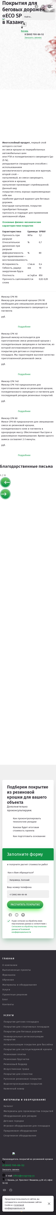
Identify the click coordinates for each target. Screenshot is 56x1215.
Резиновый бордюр (15, 1064)
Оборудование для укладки (20, 1116)
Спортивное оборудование (20, 1135)
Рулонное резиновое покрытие (23, 1078)
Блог (5, 999)
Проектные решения (14, 994)
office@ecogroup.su (24, 1175)
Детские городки (14, 1121)
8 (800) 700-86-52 (34, 34)
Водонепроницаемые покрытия (23, 1083)
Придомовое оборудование (20, 1130)
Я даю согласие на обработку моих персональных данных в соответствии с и (29, 926)
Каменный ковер (14, 1088)
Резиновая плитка (15, 1054)
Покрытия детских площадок (21, 1021)
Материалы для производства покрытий (28, 1111)
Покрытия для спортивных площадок (26, 1026)
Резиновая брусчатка (16, 1059)
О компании (9, 965)
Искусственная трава (16, 1069)
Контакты (8, 1004)
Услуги (6, 989)
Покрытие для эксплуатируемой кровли (28, 1049)
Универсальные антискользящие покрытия (24, 1038)
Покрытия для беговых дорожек (23, 1031)
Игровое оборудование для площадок (27, 1125)
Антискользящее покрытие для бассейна (28, 1044)
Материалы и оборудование (19, 984)
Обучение (8, 979)
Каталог (8, 1106)
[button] (28, 483)
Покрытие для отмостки (18, 1074)
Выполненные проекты (16, 970)
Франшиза (8, 974)
